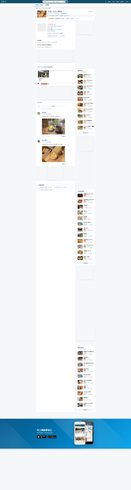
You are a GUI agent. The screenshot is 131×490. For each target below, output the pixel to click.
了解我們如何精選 (63, 13)
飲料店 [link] (67, 18)
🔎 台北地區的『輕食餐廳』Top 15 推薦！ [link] (46, 189)
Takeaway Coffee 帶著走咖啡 (57, 29)
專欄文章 (117, 1)
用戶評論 (39, 102)
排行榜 (127, 1)
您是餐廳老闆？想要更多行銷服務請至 (54, 33)
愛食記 (37, 8)
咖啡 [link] (62, 18)
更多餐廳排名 (85, 132)
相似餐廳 (47, 4)
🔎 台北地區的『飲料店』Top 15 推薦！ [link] (60, 187)
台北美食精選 (51, 18)
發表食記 (109, 1)
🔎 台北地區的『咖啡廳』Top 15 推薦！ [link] (45, 187)
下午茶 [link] (90, 207)
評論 (42, 4)
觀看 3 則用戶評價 (53, 35)
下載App (113, 1)
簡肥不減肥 (44, 112)
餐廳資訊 (37, 4)
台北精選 (40, 8)
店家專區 (122, 1)
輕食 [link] (72, 18)
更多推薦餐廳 (85, 263)
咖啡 (43, 8)
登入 (105, 1)
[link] (89, 77)
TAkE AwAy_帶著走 (55, 11)
